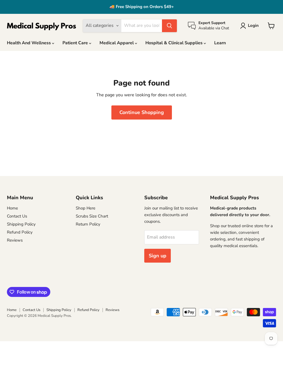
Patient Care (75, 43)
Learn (220, 43)
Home (12, 208)
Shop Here (85, 208)
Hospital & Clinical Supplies (174, 43)
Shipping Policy (21, 224)
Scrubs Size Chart (92, 216)
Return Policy (88, 224)
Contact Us (17, 216)
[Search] (169, 25)
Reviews (15, 240)
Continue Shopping (141, 112)
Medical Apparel (117, 43)
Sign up (157, 255)
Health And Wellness (29, 43)
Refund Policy (20, 232)
